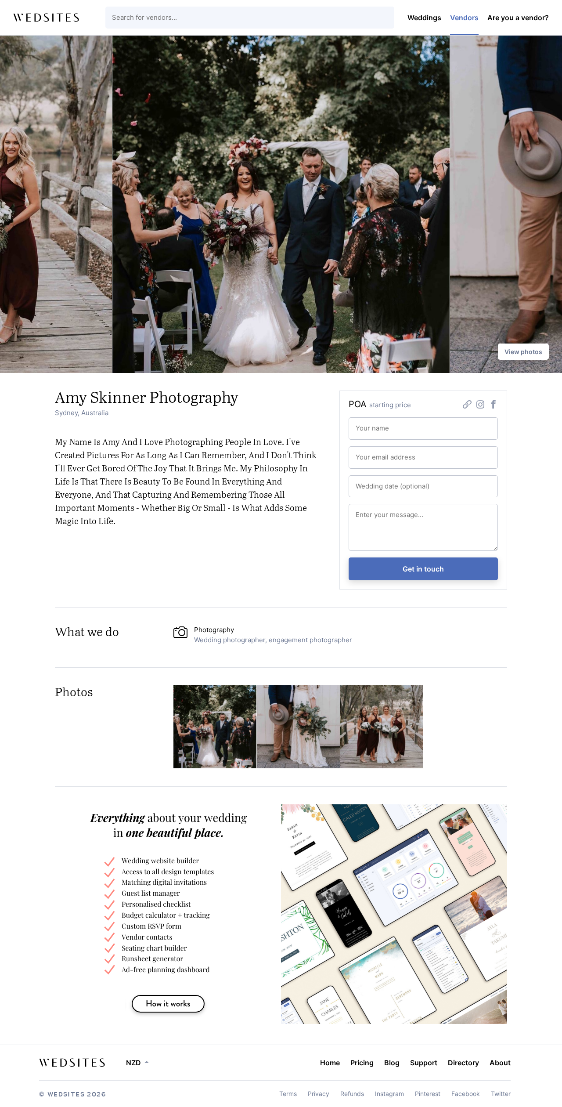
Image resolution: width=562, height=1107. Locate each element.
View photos (523, 351)
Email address (372, 453)
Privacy (318, 1093)
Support (423, 1062)
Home (330, 1062)
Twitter (501, 1093)
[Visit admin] (72, 1062)
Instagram (389, 1093)
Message (366, 511)
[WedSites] (46, 17)
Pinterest (427, 1093)
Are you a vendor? (518, 17)
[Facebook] (493, 405)
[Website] (467, 405)
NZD (133, 1062)
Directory (463, 1062)
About (500, 1062)
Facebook (465, 1093)
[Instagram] (480, 405)
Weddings (424, 17)
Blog (392, 1062)
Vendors (464, 17)
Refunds (352, 1093)
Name (362, 424)
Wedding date (372, 482)
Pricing (362, 1062)
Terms (288, 1093)
